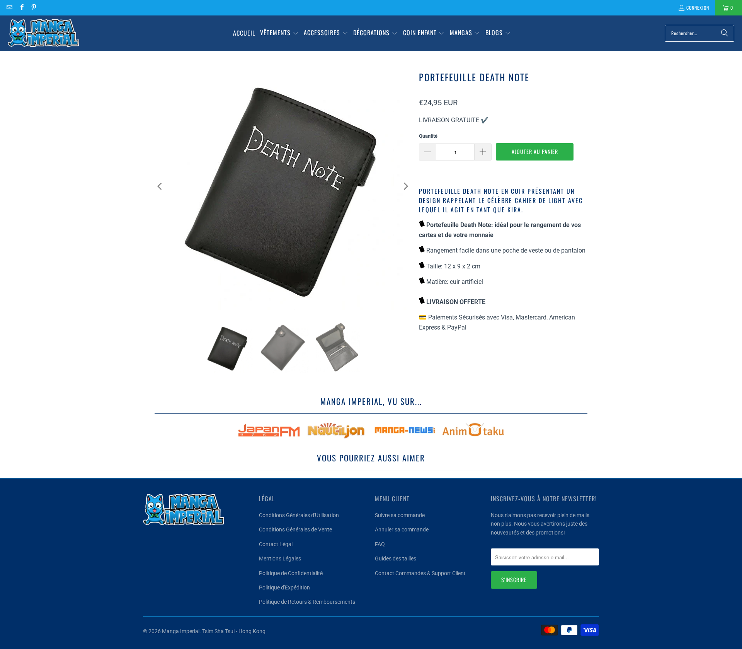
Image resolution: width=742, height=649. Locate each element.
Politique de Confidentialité (291, 573)
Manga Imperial (180, 631)
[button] (279, 33)
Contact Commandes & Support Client (420, 573)
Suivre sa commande (400, 515)
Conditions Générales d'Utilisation (299, 515)
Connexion (697, 7)
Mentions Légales (280, 558)
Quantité (428, 136)
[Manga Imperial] (43, 33)
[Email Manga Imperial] (9, 7)
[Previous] (160, 186)
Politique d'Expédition (284, 587)
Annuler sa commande (402, 529)
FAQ (380, 544)
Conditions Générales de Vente (295, 529)
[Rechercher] (724, 33)
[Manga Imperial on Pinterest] (33, 7)
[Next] (405, 186)
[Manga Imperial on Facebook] (21, 7)
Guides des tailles (395, 558)
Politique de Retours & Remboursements (307, 602)
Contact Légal (276, 544)
